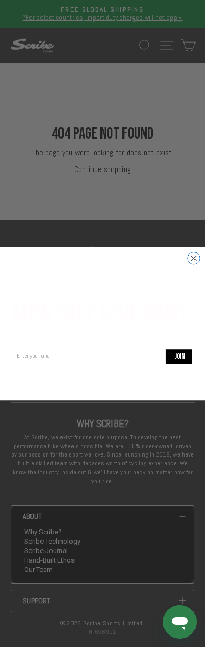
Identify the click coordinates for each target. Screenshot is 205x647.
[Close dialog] (194, 258)
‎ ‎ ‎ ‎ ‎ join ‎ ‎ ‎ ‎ (179, 356)
